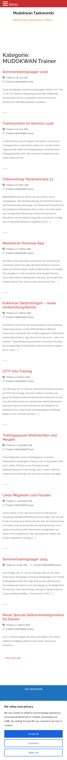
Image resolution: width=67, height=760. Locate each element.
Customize (33, 743)
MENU (13, 4)
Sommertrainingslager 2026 (25, 72)
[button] (6, 4)
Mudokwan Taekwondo (33, 13)
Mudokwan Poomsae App (23, 243)
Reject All (33, 752)
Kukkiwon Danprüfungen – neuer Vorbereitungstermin (29, 305)
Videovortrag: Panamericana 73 (28, 179)
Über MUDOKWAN (33, 689)
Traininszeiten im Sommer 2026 (28, 123)
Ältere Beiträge (13, 657)
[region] (33, 730)
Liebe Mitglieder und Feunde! (27, 495)
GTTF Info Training (17, 371)
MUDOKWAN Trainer (24, 81)
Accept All (33, 733)
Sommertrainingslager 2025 (25, 559)
